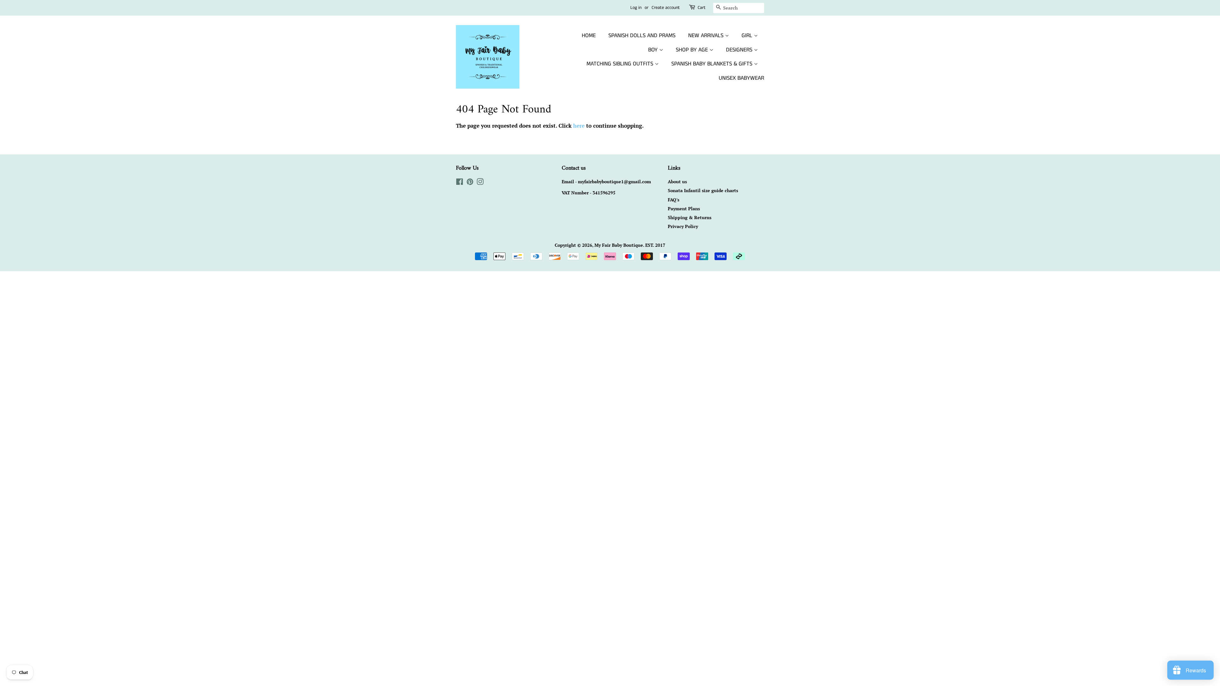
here (579, 125)
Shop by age (692, 50)
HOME (589, 35)
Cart (702, 7)
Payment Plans (684, 208)
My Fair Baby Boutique (618, 245)
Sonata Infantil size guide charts (703, 190)
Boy (653, 50)
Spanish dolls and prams (641, 35)
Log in (635, 7)
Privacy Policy (683, 226)
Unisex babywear (741, 78)
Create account (666, 7)
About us (677, 181)
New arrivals (706, 35)
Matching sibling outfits (620, 64)
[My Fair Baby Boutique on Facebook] (459, 183)
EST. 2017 (655, 245)
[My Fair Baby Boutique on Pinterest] (469, 183)
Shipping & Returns (689, 217)
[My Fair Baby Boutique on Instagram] (480, 183)
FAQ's (673, 200)
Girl (748, 35)
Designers (740, 50)
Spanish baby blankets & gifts (712, 64)
